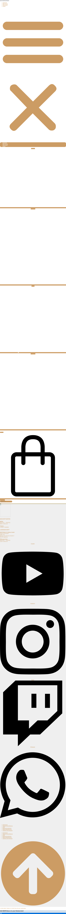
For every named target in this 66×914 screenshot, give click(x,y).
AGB (4, 827)
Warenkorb (5, 5)
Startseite (5, 2)
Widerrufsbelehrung (7, 829)
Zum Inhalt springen (4, 0)
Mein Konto (5, 3)
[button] (33, 74)
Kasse (4, 6)
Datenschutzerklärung (8, 825)
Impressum (5, 824)
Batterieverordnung (7, 828)
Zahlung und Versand (7, 830)
